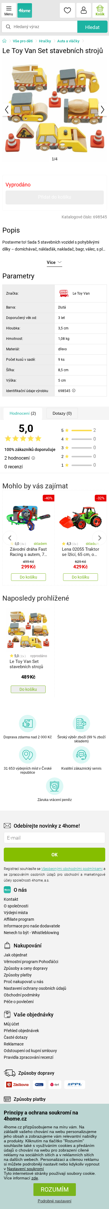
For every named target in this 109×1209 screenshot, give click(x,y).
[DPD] (55, 1084)
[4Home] (6, 41)
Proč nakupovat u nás (23, 982)
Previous (10, 538)
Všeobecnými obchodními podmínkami (72, 869)
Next (99, 538)
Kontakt (11, 899)
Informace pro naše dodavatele (32, 926)
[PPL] (74, 1084)
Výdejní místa (16, 913)
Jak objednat (15, 955)
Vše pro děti (23, 41)
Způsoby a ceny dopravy (26, 968)
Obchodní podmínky (22, 995)
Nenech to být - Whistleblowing (31, 933)
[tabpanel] (54, 109)
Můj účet (11, 1024)
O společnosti (16, 906)
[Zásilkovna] (17, 1084)
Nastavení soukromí (25, 1168)
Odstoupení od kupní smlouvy (30, 1051)
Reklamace (14, 1044)
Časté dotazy (16, 1037)
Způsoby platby (18, 975)
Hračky (45, 41)
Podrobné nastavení (55, 1201)
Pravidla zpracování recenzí (28, 1057)
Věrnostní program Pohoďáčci (31, 962)
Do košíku (28, 577)
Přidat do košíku (54, 197)
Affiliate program (19, 919)
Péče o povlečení (18, 1002)
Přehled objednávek (21, 1031)
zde (34, 1178)
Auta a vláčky (68, 41)
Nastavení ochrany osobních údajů (35, 988)
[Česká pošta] (39, 1084)
